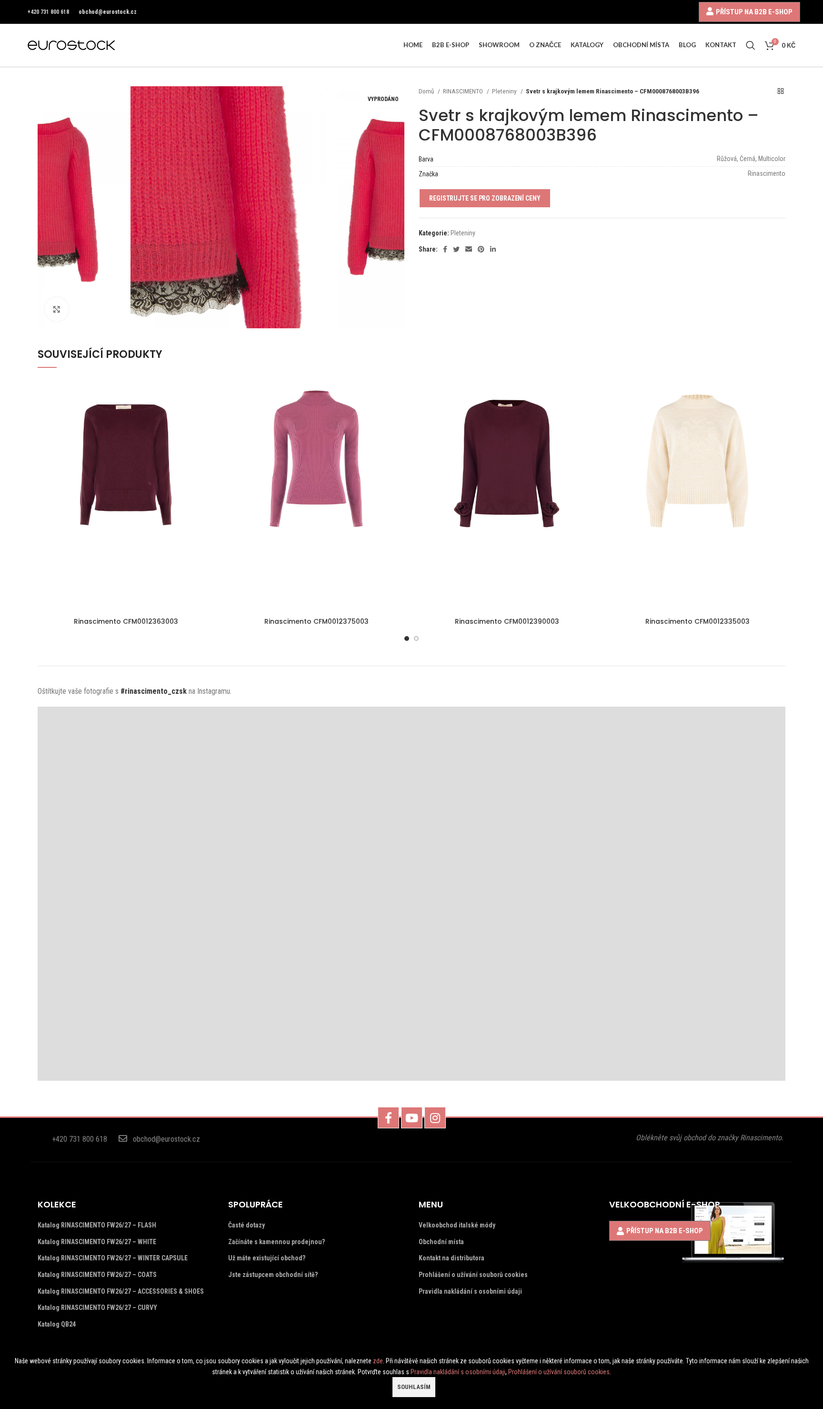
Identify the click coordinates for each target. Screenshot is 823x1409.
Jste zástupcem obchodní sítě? (273, 1274)
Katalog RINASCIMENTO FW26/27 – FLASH (97, 1225)
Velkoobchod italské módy (457, 1225)
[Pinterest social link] (481, 249)
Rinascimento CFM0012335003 (697, 621)
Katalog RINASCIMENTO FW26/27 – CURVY (97, 1307)
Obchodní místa (441, 1242)
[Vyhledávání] (750, 45)
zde (378, 1361)
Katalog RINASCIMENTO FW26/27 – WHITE (97, 1242)
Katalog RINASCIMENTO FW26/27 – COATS (97, 1274)
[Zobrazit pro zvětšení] (57, 309)
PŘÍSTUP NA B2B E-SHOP (754, 12)
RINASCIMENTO (463, 91)
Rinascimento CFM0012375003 (316, 621)
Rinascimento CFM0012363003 (126, 621)
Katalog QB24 (57, 1324)
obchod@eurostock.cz (108, 12)
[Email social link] (468, 249)
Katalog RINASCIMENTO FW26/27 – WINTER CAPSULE (113, 1258)
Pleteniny (505, 91)
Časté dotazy (246, 1225)
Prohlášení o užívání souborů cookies (473, 1274)
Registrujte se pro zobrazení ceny (485, 198)
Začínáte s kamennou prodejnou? (276, 1242)
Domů (427, 91)
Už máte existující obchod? (266, 1258)
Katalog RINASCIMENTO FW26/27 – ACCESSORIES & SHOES (121, 1291)
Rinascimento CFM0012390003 (507, 621)
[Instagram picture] (131, 800)
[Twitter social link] (456, 249)
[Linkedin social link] (493, 249)
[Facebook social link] (445, 249)
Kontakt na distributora (451, 1258)
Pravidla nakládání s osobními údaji (470, 1291)
